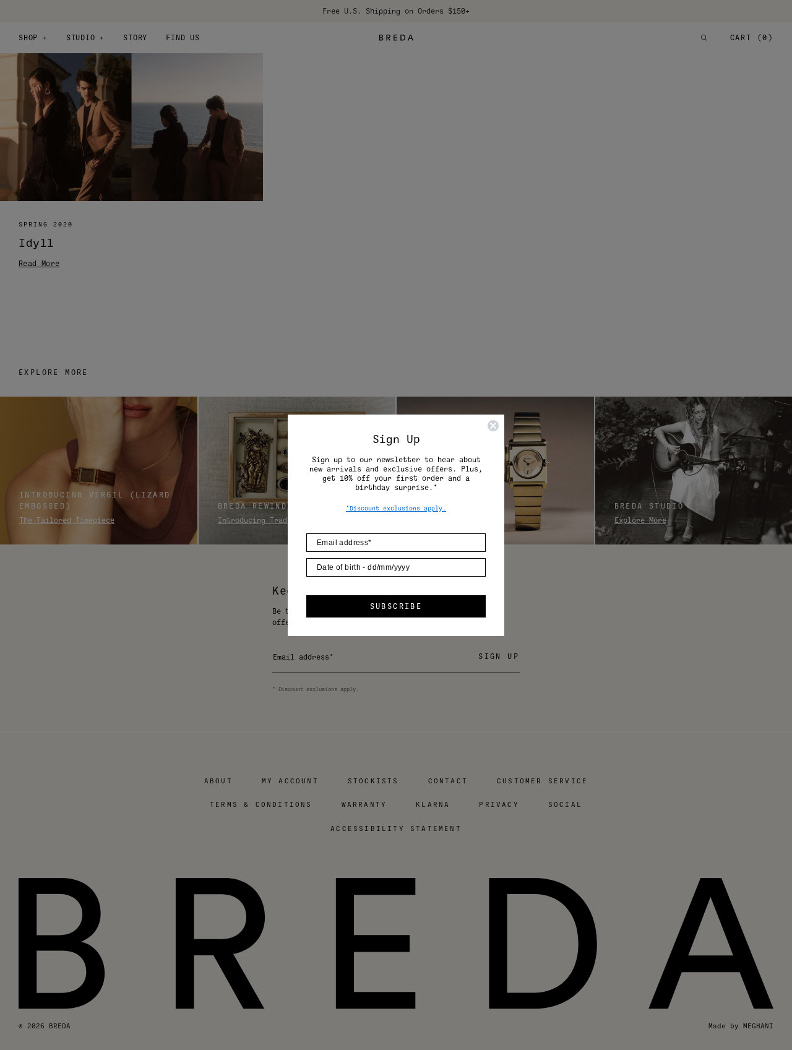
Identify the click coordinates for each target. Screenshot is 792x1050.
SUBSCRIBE (396, 606)
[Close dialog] (493, 426)
